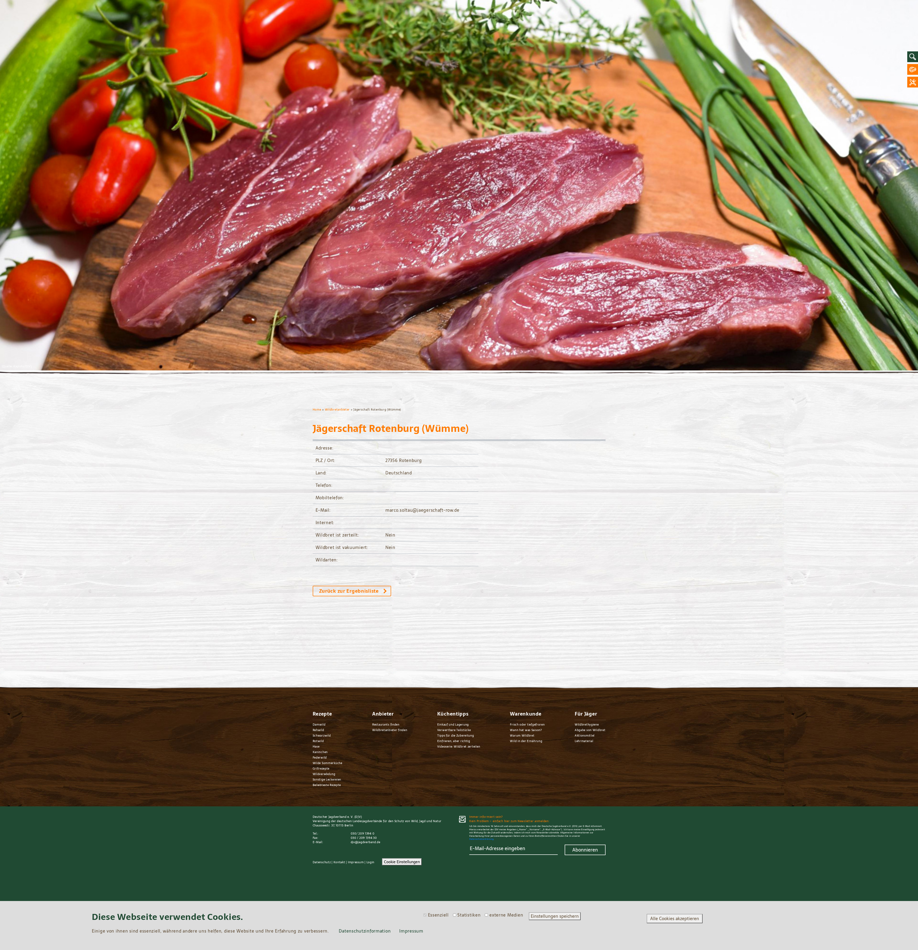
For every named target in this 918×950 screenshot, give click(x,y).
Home (317, 409)
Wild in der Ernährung (526, 741)
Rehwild (318, 730)
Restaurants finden (385, 724)
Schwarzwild (322, 735)
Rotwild (318, 741)
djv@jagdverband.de (365, 842)
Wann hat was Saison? (526, 730)
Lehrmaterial (584, 741)
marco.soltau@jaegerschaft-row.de (422, 510)
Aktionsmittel (585, 735)
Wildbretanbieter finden (389, 730)
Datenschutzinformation (365, 931)
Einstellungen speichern (555, 916)
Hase (316, 746)
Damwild (319, 724)
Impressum (356, 862)
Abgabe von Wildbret (590, 730)
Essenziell (438, 915)
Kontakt (339, 862)
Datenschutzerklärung (481, 839)
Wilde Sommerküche (327, 763)
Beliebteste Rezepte (327, 785)
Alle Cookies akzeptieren (674, 918)
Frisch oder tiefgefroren (527, 724)
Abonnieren (585, 850)
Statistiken (469, 915)
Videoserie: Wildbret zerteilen (458, 746)
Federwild (320, 757)
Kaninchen (320, 752)
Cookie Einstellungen (402, 862)
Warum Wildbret (522, 735)
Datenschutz (322, 862)
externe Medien (506, 915)
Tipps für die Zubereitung (455, 735)
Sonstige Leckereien (327, 779)
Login (370, 862)
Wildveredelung (324, 774)
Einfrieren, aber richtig (453, 741)
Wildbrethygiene (587, 724)
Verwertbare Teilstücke (454, 730)
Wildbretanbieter (337, 409)
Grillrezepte (321, 768)
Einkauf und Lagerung (453, 724)
